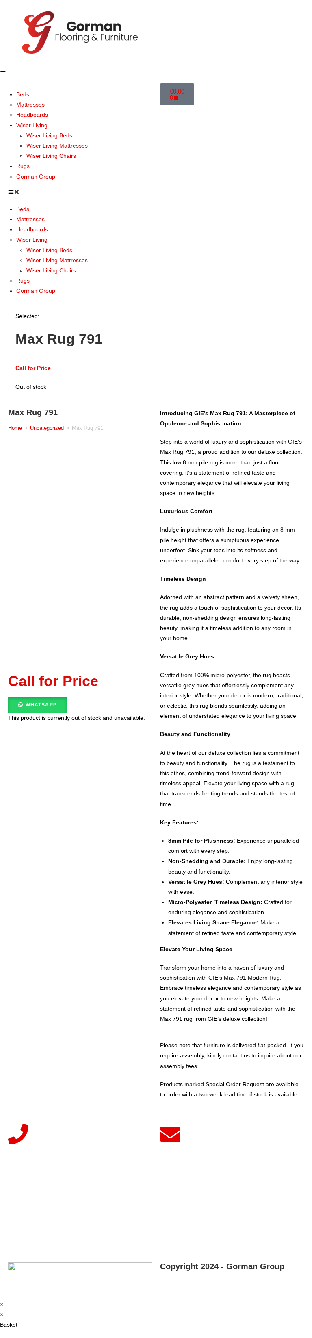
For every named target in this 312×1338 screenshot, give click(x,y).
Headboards (32, 114)
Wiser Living (32, 125)
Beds (22, 94)
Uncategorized (47, 428)
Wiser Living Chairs (51, 156)
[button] (80, 193)
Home (15, 428)
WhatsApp (41, 705)
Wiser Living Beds (49, 135)
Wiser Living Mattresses (57, 145)
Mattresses (30, 104)
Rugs (23, 166)
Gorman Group (35, 176)
